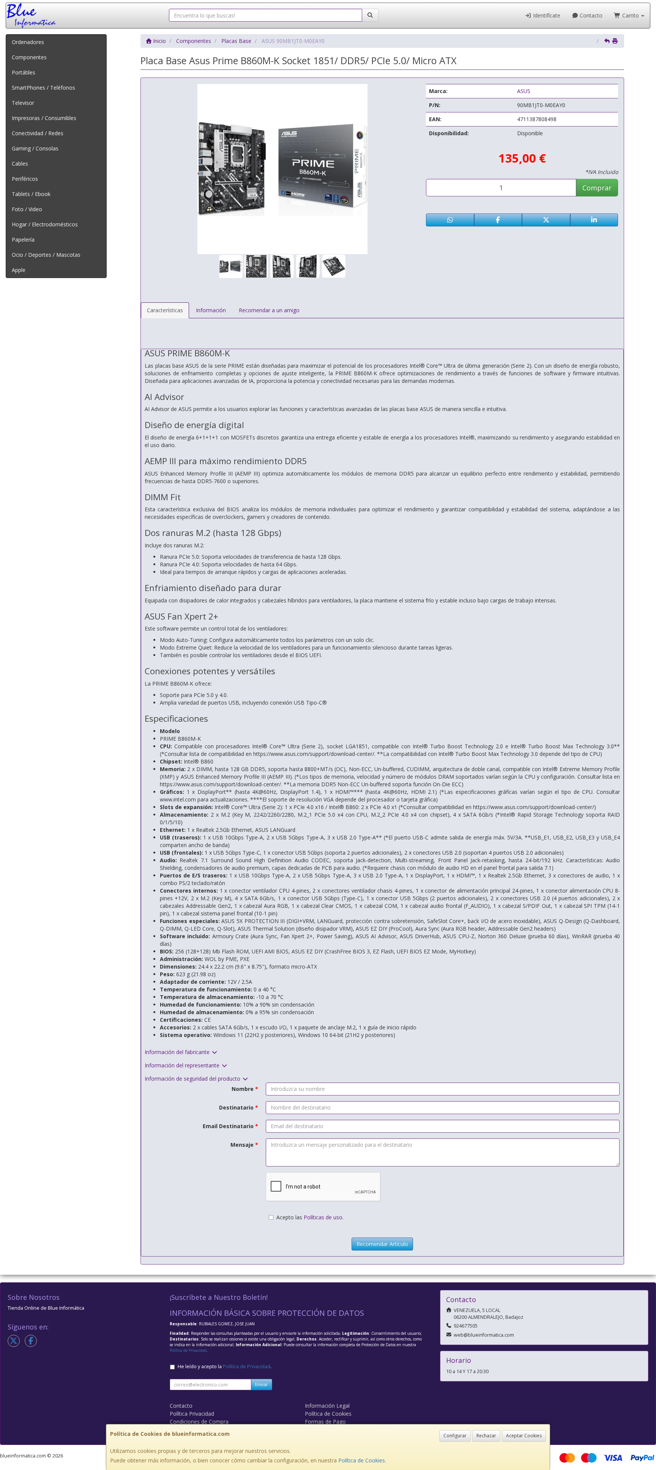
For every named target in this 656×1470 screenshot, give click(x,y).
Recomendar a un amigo (269, 310)
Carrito (630, 15)
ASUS (523, 91)
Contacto (590, 15)
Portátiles (23, 72)
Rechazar (486, 1435)
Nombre (245, 1088)
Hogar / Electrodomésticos (45, 224)
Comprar (597, 187)
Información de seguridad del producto (193, 1078)
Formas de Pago (325, 1421)
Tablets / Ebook (31, 194)
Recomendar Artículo (382, 1243)
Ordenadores (28, 42)
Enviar (261, 1384)
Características (165, 310)
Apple (18, 269)
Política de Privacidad (188, 1350)
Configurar (455, 1435)
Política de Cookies (361, 1460)
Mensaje (244, 1144)
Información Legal (327, 1405)
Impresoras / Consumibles (44, 118)
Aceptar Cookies (524, 1435)
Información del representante (183, 1065)
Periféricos (25, 178)
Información (211, 310)
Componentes (29, 57)
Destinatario (238, 1107)
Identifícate (545, 15)
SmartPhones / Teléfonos (43, 87)
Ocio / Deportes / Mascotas (46, 254)
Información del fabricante (178, 1052)
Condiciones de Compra (199, 1421)
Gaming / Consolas (35, 148)
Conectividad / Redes (37, 133)
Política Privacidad (192, 1413)
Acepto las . (310, 1217)
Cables (20, 163)
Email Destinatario (230, 1126)
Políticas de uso (323, 1217)
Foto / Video (27, 209)
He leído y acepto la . (224, 1366)
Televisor (23, 102)
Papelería (23, 239)
